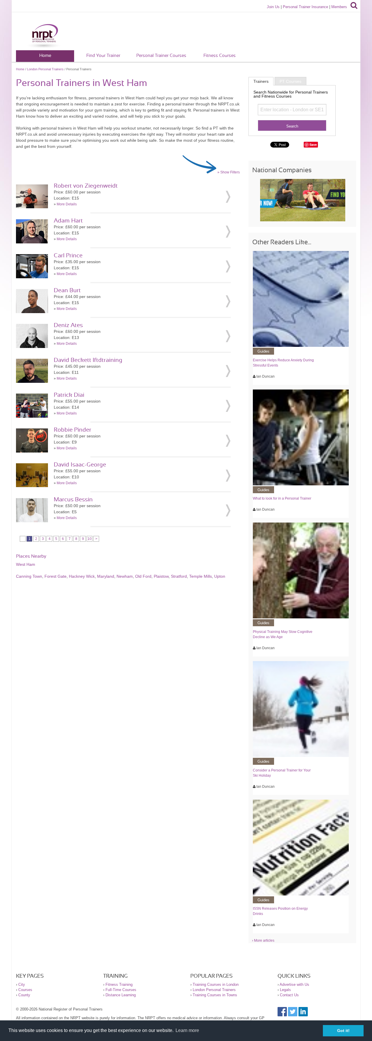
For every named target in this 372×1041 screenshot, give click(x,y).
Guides (263, 351)
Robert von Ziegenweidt (86, 186)
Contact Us (289, 995)
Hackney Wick (82, 576)
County (24, 995)
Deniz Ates (68, 325)
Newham (125, 576)
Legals (285, 990)
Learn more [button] (187, 1030)
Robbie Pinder (72, 430)
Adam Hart (68, 221)
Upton (219, 576)
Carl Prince (68, 256)
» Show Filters (228, 172)
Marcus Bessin (73, 499)
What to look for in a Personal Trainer (282, 498)
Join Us (273, 7)
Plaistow (161, 576)
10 (89, 539)
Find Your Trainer (103, 55)
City (21, 984)
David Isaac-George (80, 465)
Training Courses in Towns (215, 995)
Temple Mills (200, 576)
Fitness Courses (219, 55)
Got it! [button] (343, 1030)
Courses (25, 990)
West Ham (25, 564)
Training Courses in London (216, 984)
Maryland (105, 576)
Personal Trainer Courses (161, 55)
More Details (67, 204)
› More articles (263, 940)
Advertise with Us (294, 984)
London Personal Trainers (45, 69)
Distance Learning (120, 995)
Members (339, 7)
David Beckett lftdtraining (88, 360)
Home (45, 55)
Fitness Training (119, 984)
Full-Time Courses (120, 990)
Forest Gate (55, 576)
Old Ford (143, 576)
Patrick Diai (69, 395)
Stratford (179, 576)
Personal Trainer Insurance (305, 7)
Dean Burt (67, 290)
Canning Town (29, 576)
